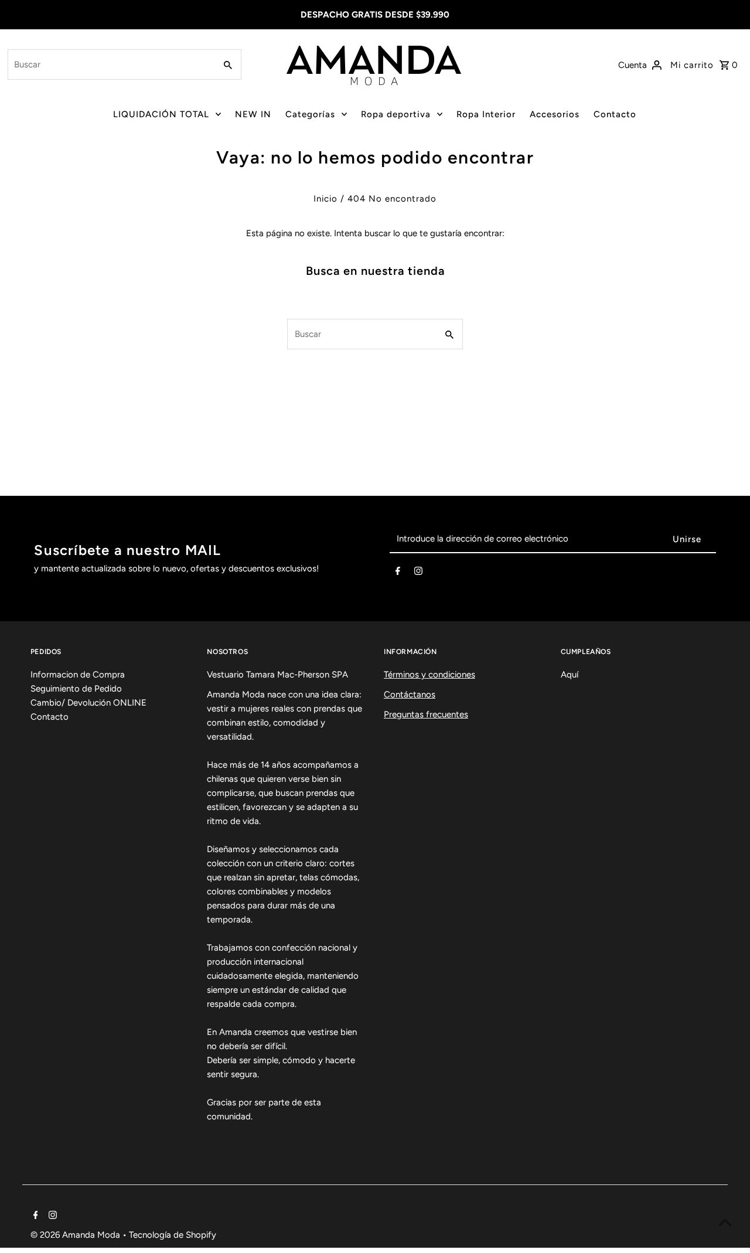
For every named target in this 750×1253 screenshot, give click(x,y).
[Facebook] (398, 573)
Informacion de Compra (77, 674)
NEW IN (253, 114)
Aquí (569, 674)
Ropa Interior (486, 114)
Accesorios (554, 114)
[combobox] (110, 64)
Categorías (310, 114)
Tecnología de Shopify (172, 1235)
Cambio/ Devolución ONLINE (88, 702)
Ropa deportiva (396, 114)
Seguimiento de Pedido (76, 688)
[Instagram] (418, 573)
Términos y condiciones (429, 674)
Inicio (325, 198)
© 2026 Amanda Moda (76, 1235)
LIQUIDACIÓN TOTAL (161, 114)
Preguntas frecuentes (426, 714)
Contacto (615, 114)
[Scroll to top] (725, 1222)
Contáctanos (409, 694)
